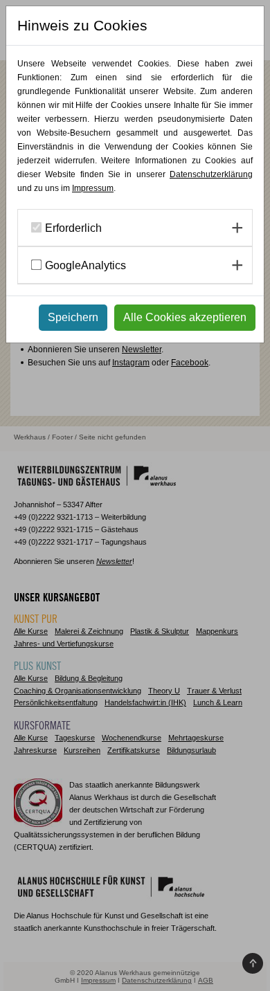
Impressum (93, 188)
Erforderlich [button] (73, 228)
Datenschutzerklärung (211, 174)
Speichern (73, 317)
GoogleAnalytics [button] (85, 265)
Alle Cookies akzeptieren (184, 317)
